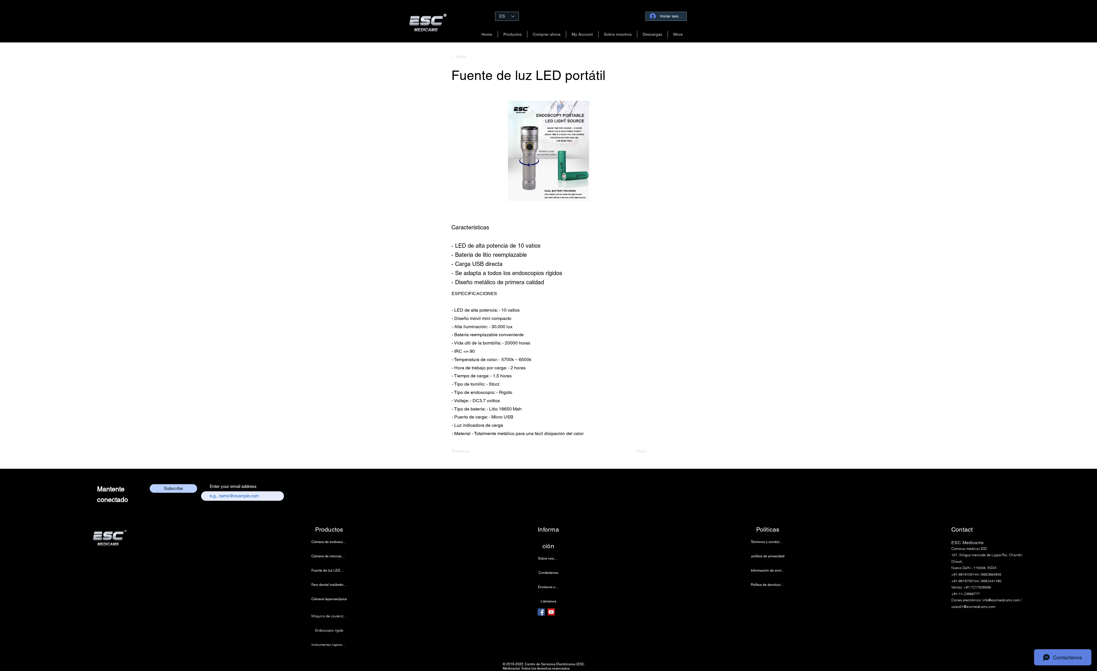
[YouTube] (551, 612)
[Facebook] (541, 612)
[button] (512, 34)
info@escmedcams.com (1001, 600)
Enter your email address (233, 486)
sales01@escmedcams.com (973, 606)
